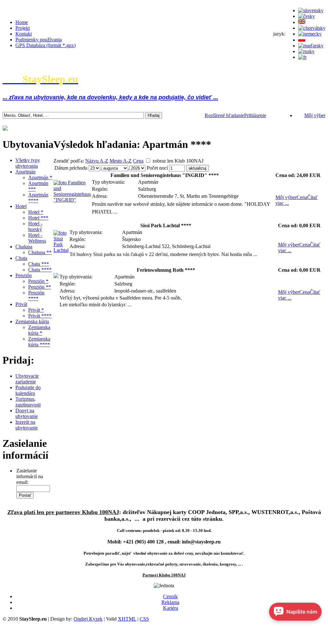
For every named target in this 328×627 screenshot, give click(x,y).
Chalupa (23, 246)
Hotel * (35, 212)
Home (21, 22)
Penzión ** (39, 287)
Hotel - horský (35, 226)
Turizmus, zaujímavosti (28, 401)
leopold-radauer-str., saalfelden (145, 290)
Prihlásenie (255, 115)
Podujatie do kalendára (28, 390)
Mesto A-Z (121, 161)
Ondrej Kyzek (88, 619)
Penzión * (38, 281)
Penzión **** (36, 295)
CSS (144, 619)
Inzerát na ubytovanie (26, 424)
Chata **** (40, 269)
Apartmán (25, 171)
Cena (138, 161)
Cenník (170, 596)
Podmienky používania (38, 39)
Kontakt (23, 33)
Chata (21, 258)
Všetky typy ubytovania (27, 163)
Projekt (22, 28)
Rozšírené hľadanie (224, 115)
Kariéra (170, 608)
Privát (21, 304)
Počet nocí (157, 168)
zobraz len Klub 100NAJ (177, 161)
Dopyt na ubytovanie (26, 413)
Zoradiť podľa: (68, 161)
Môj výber (314, 115)
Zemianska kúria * (39, 330)
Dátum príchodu (70, 168)
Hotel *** (38, 218)
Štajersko (131, 239)
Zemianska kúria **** (39, 341)
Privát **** (40, 315)
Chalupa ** (40, 252)
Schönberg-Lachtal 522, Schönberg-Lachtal (166, 246)
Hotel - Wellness (37, 238)
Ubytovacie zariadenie (27, 378)
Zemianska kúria (32, 321)
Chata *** (38, 264)
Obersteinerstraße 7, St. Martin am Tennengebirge (188, 196)
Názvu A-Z (96, 161)
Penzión (23, 275)
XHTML (127, 619)
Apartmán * (40, 177)
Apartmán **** (38, 197)
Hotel (21, 206)
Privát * (36, 310)
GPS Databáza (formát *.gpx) (45, 45)
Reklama (170, 602)
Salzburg (147, 189)
